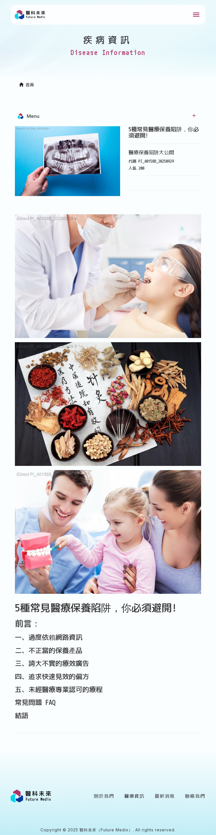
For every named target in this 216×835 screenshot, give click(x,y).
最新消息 (165, 796)
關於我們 (104, 796)
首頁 (28, 85)
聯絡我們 (195, 796)
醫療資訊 (134, 796)
